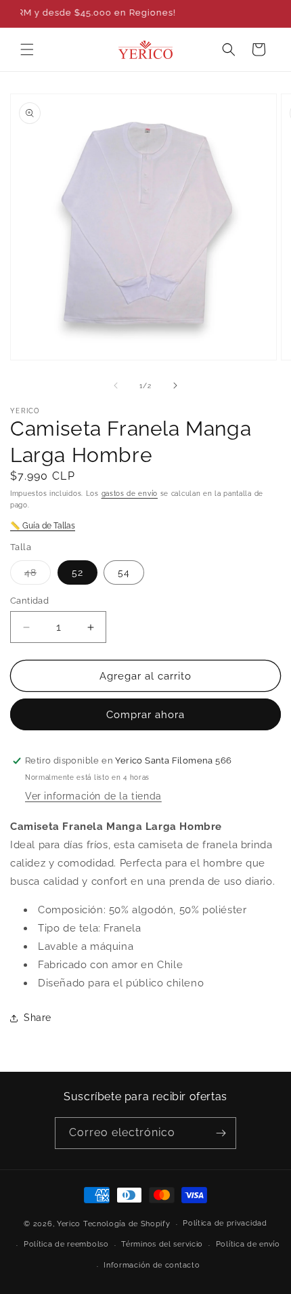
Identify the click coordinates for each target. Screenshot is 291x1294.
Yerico (69, 1223)
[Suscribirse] (221, 1133)
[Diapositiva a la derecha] (175, 385)
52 (77, 572)
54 (124, 572)
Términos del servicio (162, 1244)
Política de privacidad (225, 1223)
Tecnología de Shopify (127, 1223)
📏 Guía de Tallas (42, 525)
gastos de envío (130, 493)
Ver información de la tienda (93, 796)
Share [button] (37, 1017)
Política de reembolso (66, 1244)
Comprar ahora (145, 715)
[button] (27, 49)
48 (37, 575)
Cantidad (29, 601)
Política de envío (248, 1244)
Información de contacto (152, 1265)
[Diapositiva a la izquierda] (116, 385)
